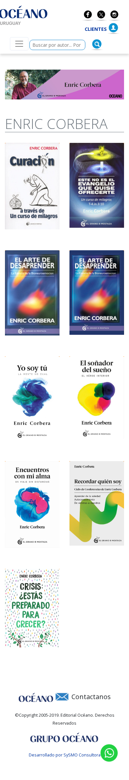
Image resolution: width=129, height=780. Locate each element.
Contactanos (91, 696)
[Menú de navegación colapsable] (19, 43)
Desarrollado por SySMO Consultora (65, 755)
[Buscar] (97, 44)
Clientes (96, 29)
